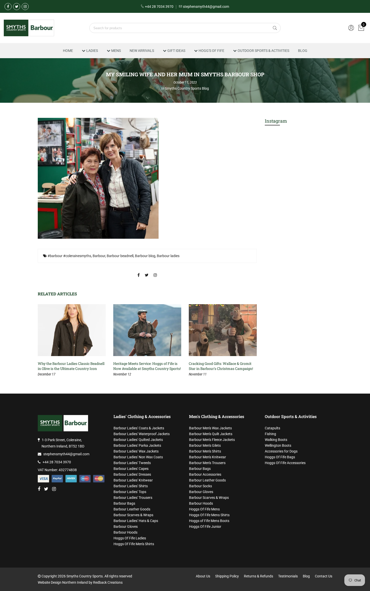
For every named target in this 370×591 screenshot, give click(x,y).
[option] (71, 340)
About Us (203, 576)
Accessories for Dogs (281, 451)
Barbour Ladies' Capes (131, 469)
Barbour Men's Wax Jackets (210, 428)
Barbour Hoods (125, 532)
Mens (116, 51)
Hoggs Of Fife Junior (205, 527)
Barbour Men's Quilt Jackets (210, 434)
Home (68, 51)
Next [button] (248, 341)
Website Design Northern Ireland (63, 582)
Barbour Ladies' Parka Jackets (137, 445)
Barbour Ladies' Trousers (133, 498)
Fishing (270, 434)
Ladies (92, 51)
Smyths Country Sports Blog (187, 88)
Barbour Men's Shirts (205, 451)
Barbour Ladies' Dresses (132, 474)
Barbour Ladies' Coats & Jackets (139, 428)
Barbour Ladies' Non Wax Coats (138, 457)
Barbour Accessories (205, 474)
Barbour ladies (168, 256)
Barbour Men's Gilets (205, 445)
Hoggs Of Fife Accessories (285, 463)
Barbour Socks (200, 486)
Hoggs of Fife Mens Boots (209, 521)
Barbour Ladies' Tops (130, 492)
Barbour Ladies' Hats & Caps (136, 521)
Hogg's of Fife (211, 51)
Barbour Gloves (126, 527)
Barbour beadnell (120, 256)
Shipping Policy (227, 576)
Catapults (272, 428)
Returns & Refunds (258, 576)
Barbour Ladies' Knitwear (133, 480)
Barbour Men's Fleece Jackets (212, 440)
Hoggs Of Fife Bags (280, 457)
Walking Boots (276, 440)
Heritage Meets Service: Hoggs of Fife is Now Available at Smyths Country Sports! (147, 366)
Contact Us (323, 576)
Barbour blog (145, 256)
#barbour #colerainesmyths (69, 256)
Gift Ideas (176, 51)
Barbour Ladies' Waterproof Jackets (142, 434)
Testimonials (288, 576)
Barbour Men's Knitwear (207, 457)
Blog (302, 51)
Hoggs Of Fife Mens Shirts (209, 515)
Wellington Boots (278, 445)
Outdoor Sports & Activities (263, 51)
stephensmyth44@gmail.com (66, 454)
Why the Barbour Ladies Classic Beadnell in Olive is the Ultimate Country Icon (71, 366)
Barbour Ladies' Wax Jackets (136, 451)
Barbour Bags (124, 503)
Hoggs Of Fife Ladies (130, 538)
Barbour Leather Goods (132, 509)
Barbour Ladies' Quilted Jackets (138, 440)
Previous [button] (46, 341)
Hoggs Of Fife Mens (204, 509)
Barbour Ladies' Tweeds (132, 463)
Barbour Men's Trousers (207, 463)
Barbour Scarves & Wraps (133, 515)
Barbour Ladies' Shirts (131, 486)
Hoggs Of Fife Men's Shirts (134, 544)
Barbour (99, 256)
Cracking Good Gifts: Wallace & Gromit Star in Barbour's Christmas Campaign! (221, 366)
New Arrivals (142, 51)
